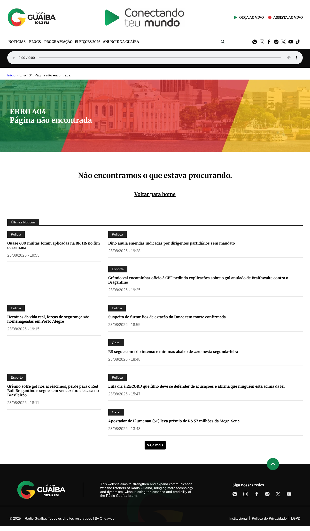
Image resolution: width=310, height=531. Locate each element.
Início (11, 75)
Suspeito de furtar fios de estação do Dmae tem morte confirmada (167, 317)
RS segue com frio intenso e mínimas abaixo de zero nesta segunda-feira (173, 351)
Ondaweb (107, 518)
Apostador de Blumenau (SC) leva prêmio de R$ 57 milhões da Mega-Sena (174, 421)
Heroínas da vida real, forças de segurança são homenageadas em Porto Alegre (48, 319)
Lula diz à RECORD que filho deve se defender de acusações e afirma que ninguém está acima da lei (196, 386)
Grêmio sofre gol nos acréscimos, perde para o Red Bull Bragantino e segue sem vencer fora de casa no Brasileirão (53, 390)
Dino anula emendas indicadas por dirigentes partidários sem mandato (171, 243)
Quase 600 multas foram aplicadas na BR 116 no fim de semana (53, 245)
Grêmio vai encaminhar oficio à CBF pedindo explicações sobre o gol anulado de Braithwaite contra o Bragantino (198, 280)
